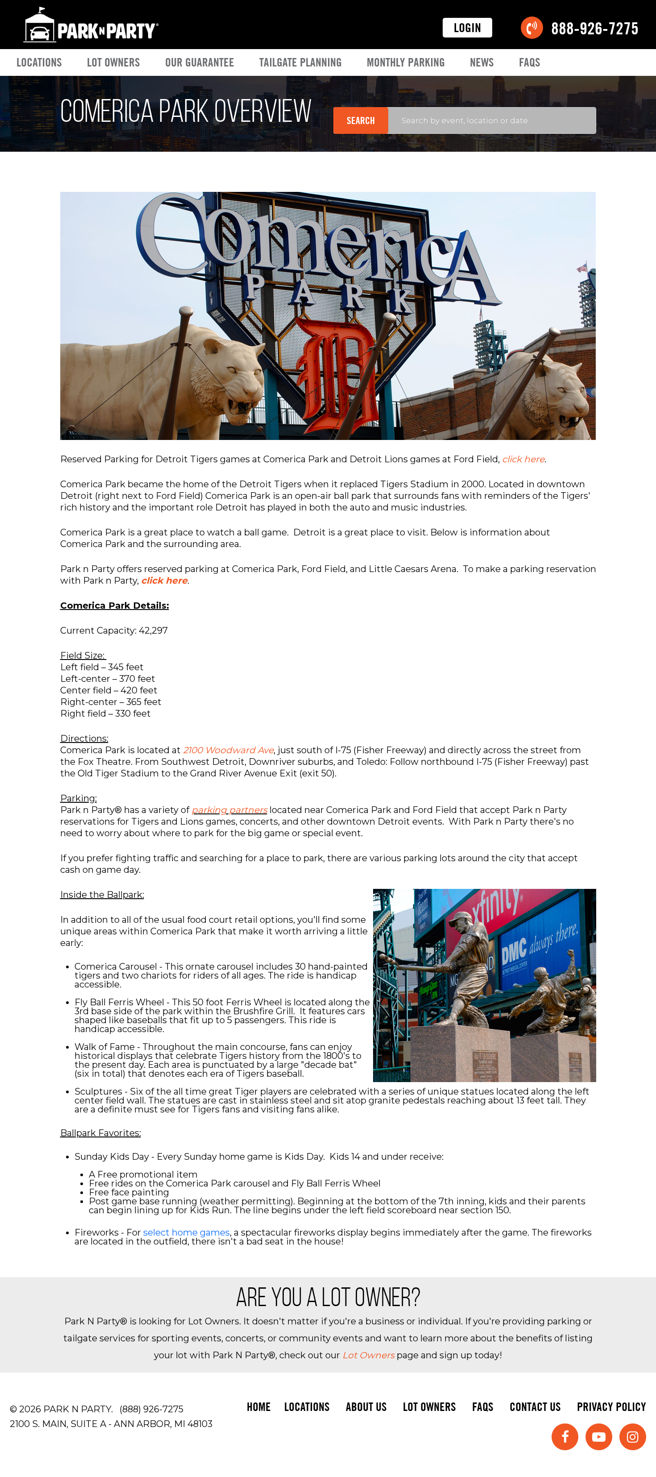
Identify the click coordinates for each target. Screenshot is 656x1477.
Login (467, 27)
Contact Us (535, 1407)
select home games (186, 1232)
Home (259, 1407)
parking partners (229, 810)
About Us (366, 1407)
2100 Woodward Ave (228, 750)
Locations (39, 62)
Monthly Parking (406, 62)
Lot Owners (113, 62)
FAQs (529, 62)
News (482, 62)
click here (523, 459)
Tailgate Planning (300, 62)
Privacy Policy (611, 1407)
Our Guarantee (199, 62)
